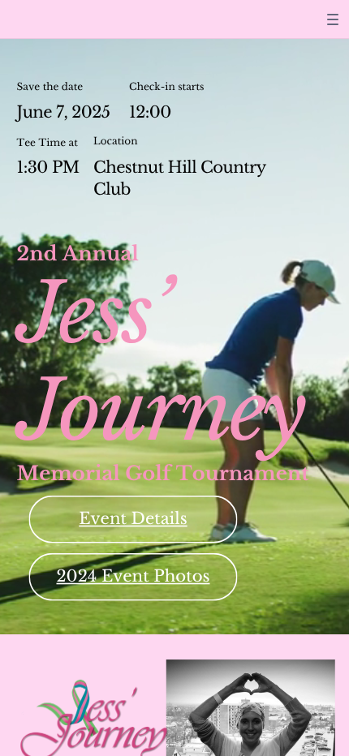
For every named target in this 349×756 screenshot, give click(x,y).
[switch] (333, 19)
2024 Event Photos (132, 576)
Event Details (133, 519)
